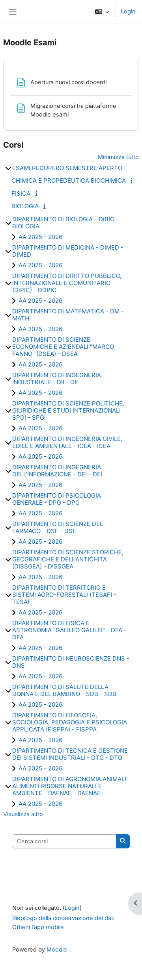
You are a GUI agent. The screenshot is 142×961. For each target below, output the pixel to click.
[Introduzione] (133, 180)
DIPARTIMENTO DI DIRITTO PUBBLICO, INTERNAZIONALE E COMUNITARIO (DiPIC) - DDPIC (66, 283)
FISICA (20, 193)
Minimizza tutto (118, 157)
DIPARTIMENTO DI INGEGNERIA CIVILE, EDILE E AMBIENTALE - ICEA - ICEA (67, 442)
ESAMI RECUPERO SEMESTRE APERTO (67, 168)
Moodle (57, 949)
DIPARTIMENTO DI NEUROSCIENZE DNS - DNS (70, 662)
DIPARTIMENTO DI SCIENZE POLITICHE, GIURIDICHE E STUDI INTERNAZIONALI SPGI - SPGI (68, 410)
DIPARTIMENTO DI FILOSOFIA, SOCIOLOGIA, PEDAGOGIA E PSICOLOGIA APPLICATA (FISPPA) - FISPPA (69, 722)
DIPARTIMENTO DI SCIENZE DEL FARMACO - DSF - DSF (57, 527)
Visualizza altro (23, 814)
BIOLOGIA (25, 206)
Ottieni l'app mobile (38, 927)
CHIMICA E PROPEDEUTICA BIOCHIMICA (68, 180)
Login (128, 11)
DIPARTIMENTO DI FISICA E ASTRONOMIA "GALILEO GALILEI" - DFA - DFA (69, 630)
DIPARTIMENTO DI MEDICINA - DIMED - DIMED (67, 251)
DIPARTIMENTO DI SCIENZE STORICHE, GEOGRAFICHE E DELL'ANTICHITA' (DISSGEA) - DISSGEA (67, 559)
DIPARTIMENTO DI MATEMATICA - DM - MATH (68, 314)
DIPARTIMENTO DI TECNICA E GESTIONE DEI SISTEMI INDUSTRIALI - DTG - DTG (70, 754)
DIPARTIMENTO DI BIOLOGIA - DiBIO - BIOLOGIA (65, 222)
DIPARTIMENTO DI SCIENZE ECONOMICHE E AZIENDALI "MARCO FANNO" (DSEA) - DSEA (63, 346)
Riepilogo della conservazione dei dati (63, 918)
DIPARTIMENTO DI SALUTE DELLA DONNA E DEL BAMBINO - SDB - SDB (64, 690)
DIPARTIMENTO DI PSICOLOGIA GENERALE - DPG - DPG (56, 499)
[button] (102, 12)
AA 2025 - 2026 (40, 237)
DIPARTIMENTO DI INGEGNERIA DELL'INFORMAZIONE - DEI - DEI (57, 470)
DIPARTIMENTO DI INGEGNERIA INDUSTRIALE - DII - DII (56, 378)
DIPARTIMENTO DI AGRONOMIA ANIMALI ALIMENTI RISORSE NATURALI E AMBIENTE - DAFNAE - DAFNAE (69, 786)
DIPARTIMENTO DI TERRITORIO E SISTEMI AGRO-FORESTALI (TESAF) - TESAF (64, 594)
